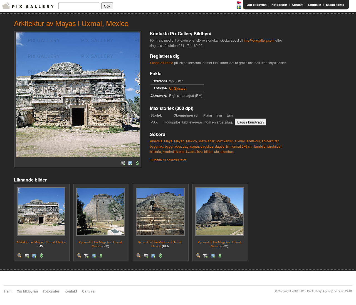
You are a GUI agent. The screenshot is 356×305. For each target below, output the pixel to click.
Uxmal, (240, 140)
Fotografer (279, 4)
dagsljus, (207, 146)
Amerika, (156, 140)
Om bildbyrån (257, 4)
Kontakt (297, 4)
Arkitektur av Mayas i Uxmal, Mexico (41, 242)
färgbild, (260, 146)
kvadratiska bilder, (199, 151)
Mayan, (179, 140)
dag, (186, 146)
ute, (217, 151)
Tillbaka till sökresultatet (168, 159)
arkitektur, (253, 140)
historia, (156, 151)
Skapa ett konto (161, 62)
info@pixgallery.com (259, 40)
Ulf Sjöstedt (177, 88)
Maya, (168, 140)
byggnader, (173, 146)
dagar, (195, 146)
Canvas (88, 291)
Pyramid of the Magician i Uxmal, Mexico (101, 244)
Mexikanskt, (225, 140)
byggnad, (157, 146)
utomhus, (227, 151)
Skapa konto (335, 4)
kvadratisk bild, (174, 151)
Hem (8, 291)
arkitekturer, (270, 140)
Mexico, (192, 140)
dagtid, (220, 146)
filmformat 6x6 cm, (239, 146)
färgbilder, (274, 146)
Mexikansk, (207, 140)
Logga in (314, 4)
